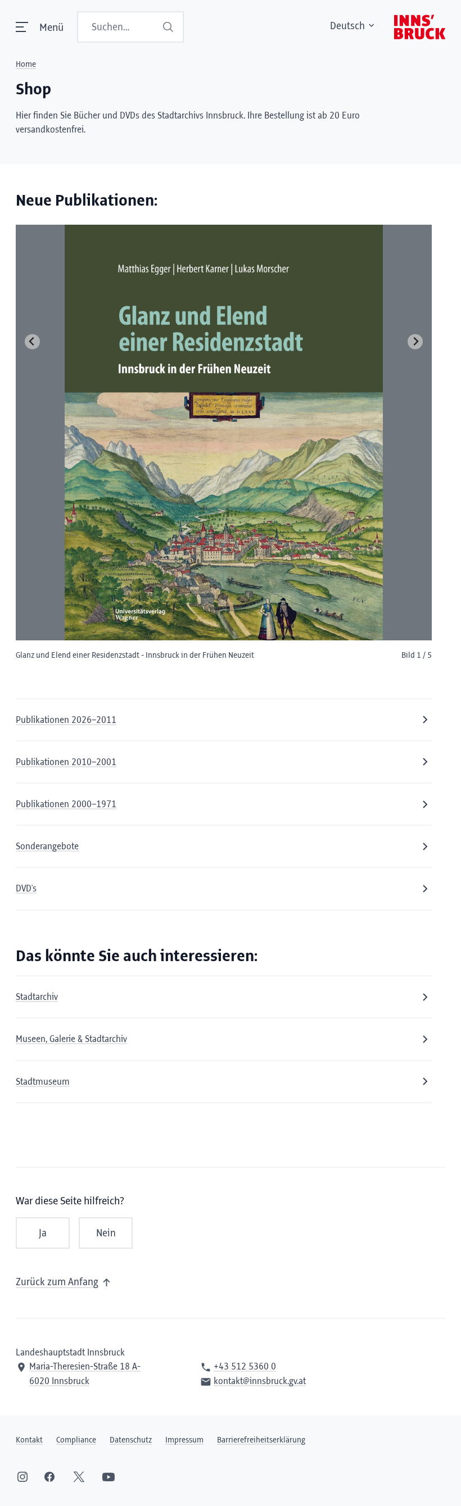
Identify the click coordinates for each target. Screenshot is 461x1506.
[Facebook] (49, 1477)
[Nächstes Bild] (415, 341)
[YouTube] (108, 1477)
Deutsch (347, 26)
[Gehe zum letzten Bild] (32, 341)
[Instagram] (22, 1477)
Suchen (169, 26)
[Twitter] (79, 1477)
